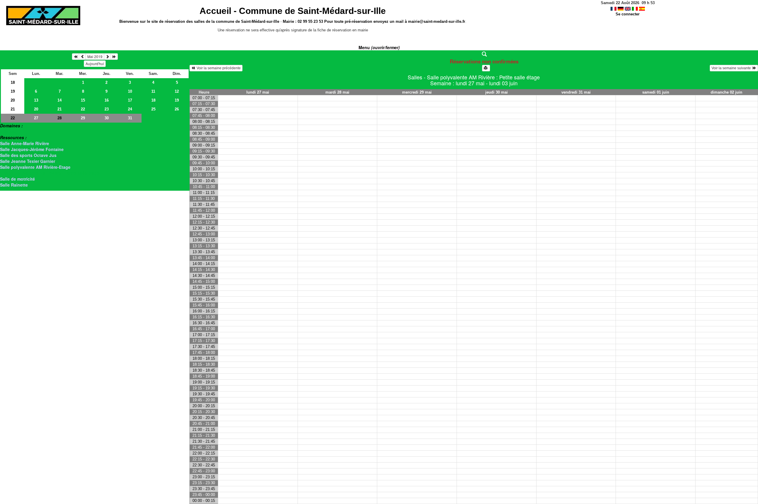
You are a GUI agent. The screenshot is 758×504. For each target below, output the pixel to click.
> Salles (8, 131)
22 (83, 109)
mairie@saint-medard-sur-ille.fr (436, 21)
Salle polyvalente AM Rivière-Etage (35, 167)
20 (13, 100)
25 (153, 109)
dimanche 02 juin (726, 92)
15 (83, 100)
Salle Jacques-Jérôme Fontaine (32, 149)
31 (130, 118)
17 (130, 100)
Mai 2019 (94, 56)
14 (59, 100)
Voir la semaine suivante (732, 68)
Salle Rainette (14, 185)
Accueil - (293, 11)
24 (130, 109)
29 (83, 118)
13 (36, 100)
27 (36, 118)
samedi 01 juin (655, 92)
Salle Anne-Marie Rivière (24, 143)
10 (130, 91)
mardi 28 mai (337, 92)
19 (13, 91)
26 (177, 109)
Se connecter (628, 14)
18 (13, 82)
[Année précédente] (75, 56)
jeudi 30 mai (496, 92)
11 (153, 91)
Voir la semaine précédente (218, 68)
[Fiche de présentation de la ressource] (474, 54)
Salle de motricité (17, 179)
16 (107, 100)
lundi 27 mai (257, 92)
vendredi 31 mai (576, 92)
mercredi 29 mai (417, 92)
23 (107, 109)
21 (13, 109)
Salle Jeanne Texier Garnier (27, 161)
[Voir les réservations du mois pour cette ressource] (82, 56)
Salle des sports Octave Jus (28, 155)
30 (107, 118)
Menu (379, 47)
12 (177, 91)
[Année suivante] (114, 56)
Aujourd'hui (95, 63)
